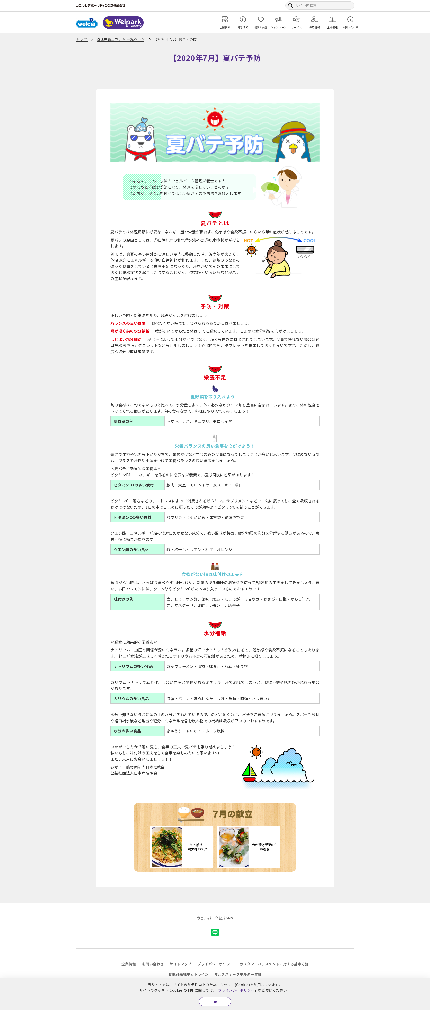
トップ (81, 39)
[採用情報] (315, 19)
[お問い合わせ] (350, 19)
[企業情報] (332, 19)
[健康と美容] (261, 19)
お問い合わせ (153, 963)
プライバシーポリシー (236, 990)
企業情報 (128, 963)
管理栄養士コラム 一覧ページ (121, 39)
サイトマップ (180, 963)
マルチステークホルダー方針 (237, 974)
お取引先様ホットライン (188, 974)
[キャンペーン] (279, 19)
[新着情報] (243, 19)
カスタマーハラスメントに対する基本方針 (274, 963)
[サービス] (297, 19)
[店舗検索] (225, 19)
